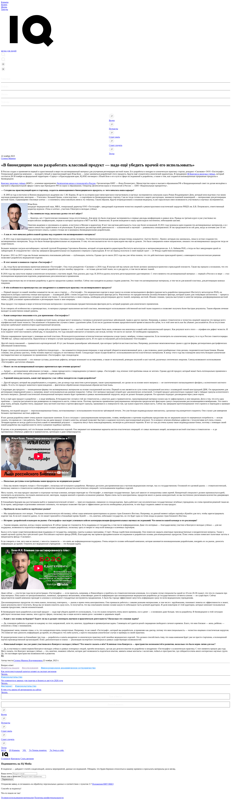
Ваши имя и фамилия (11, 776)
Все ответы (115, 696)
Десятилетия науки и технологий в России (76, 183)
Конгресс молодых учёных (13, 183)
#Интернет (6, 686)
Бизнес (4, 4)
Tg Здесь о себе (57, 750)
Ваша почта (6, 773)
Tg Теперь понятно (38, 750)
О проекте (5, 758)
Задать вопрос (115, 704)
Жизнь (4, 7)
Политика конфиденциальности (49, 798)
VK (24, 750)
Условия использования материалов (17, 798)
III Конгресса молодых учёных (201, 174)
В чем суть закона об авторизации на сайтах (21, 689)
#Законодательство (11, 677)
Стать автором (27, 758)
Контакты (15, 758)
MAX (4, 750)
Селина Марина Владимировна (28, 660)
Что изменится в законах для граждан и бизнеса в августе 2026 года (32, 680)
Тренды (4, 9)
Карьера (4, 2)
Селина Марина (8, 158)
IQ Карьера (14, 750)
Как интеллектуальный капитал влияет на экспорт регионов (28, 671)
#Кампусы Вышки (10, 668)
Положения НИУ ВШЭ (102, 784)
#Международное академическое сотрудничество (68, 668)
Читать (4, 674)
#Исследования (30, 668)
